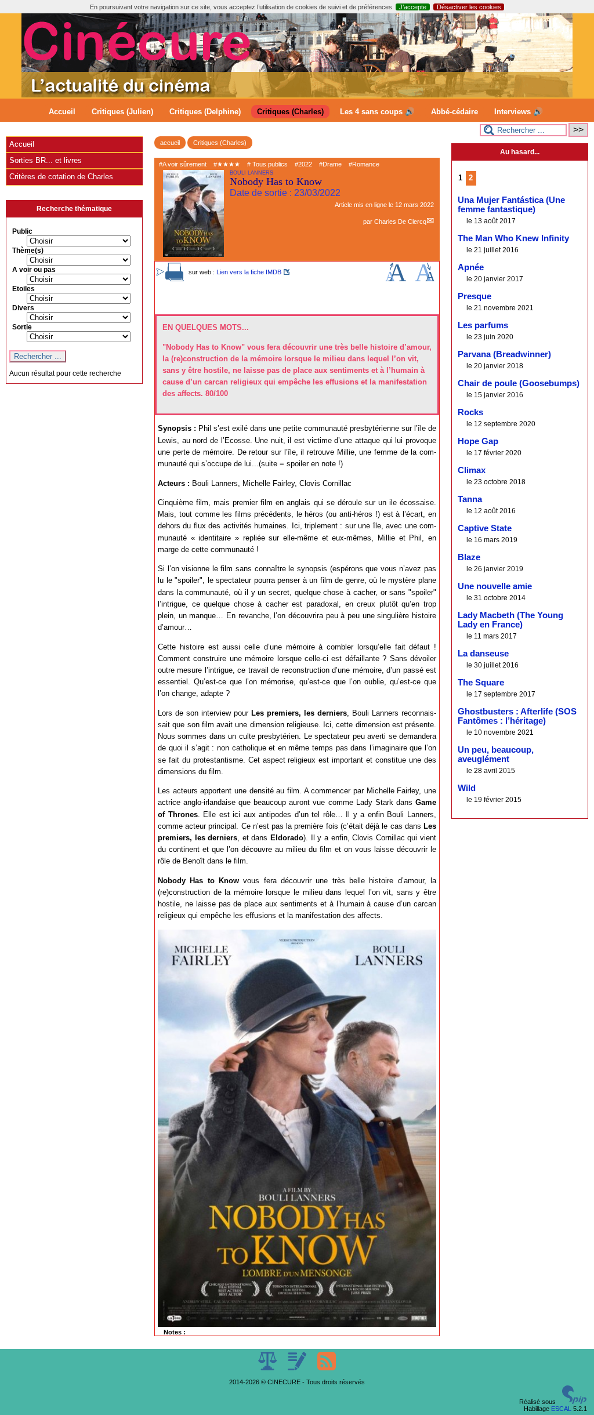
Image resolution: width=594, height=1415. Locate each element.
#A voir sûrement (183, 164)
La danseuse (483, 653)
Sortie (22, 327)
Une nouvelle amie (495, 586)
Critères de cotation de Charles (61, 176)
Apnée (471, 267)
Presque (474, 296)
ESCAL (561, 1408)
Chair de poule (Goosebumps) (518, 383)
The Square (481, 682)
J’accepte (412, 6)
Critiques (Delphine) (205, 111)
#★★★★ (226, 164)
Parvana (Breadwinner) (504, 354)
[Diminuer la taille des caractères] (424, 278)
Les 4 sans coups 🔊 (377, 111)
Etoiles (23, 289)
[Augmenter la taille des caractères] (395, 278)
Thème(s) (28, 250)
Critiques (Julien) (122, 111)
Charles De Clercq (400, 221)
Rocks (470, 412)
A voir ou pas (34, 270)
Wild (467, 788)
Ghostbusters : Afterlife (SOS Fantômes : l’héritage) (517, 716)
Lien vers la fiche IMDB (248, 272)
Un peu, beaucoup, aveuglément (496, 754)
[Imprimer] (174, 278)
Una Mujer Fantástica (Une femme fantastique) (511, 204)
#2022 (303, 164)
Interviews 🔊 (518, 111)
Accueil (62, 111)
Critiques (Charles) (290, 111)
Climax (472, 470)
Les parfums (483, 325)
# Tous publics (267, 164)
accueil (170, 142)
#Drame (330, 164)
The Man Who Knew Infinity (513, 238)
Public (22, 231)
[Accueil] (297, 95)
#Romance (364, 164)
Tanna (470, 499)
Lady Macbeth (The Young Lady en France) (510, 620)
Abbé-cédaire (454, 111)
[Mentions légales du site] (268, 1368)
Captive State (485, 528)
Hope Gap (478, 441)
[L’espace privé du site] (298, 1368)
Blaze (469, 557)
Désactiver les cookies (469, 6)
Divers (23, 308)
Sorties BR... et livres (45, 160)
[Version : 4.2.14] (574, 1401)
